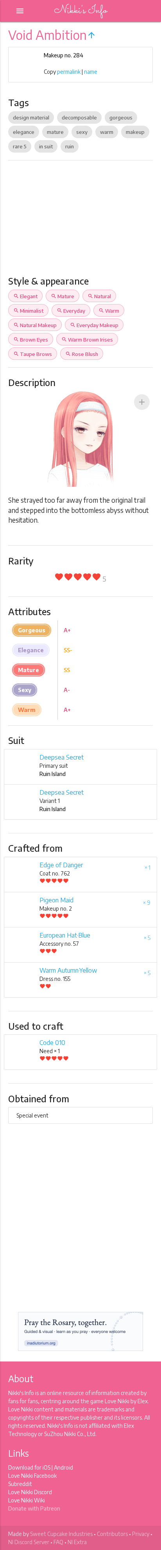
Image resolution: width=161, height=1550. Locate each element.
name (90, 71)
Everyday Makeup (94, 325)
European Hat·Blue (64, 935)
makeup (135, 132)
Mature (62, 296)
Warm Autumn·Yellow (68, 970)
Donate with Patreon (34, 1508)
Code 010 (52, 1042)
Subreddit (20, 1484)
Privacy (140, 1533)
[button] (142, 402)
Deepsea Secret (61, 757)
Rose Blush (81, 354)
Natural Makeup (35, 325)
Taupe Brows (32, 354)
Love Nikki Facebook (32, 1475)
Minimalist (28, 311)
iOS (46, 1467)
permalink (68, 71)
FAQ (58, 1542)
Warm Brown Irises (87, 339)
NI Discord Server (28, 1542)
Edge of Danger (61, 865)
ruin (69, 146)
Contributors (112, 1533)
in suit (46, 146)
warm (106, 132)
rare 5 (20, 146)
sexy (82, 132)
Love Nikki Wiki (26, 1500)
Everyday (71, 311)
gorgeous (120, 117)
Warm (108, 311)
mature (55, 132)
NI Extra (77, 1542)
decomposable (79, 117)
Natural (99, 296)
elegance (23, 132)
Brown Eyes (30, 339)
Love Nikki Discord (30, 1492)
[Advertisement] (80, 221)
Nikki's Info (80, 10)
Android (63, 1467)
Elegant (25, 296)
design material (31, 117)
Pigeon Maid (56, 900)
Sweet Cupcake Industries (61, 1533)
